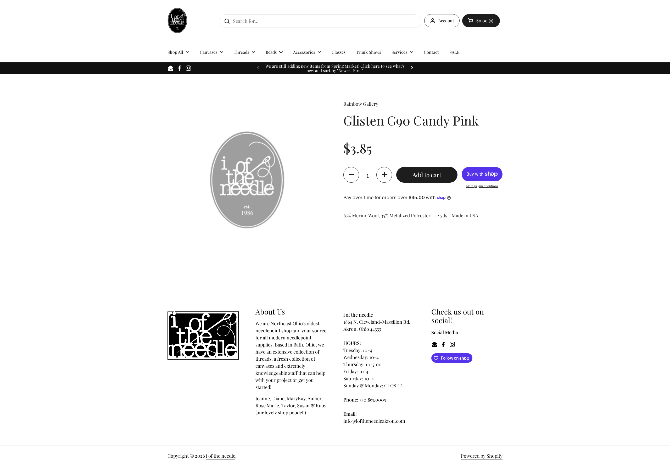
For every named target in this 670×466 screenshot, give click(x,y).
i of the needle (220, 456)
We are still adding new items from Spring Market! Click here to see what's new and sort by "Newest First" (335, 68)
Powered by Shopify (481, 456)
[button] (481, 20)
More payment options (482, 186)
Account (446, 20)
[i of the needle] (177, 21)
